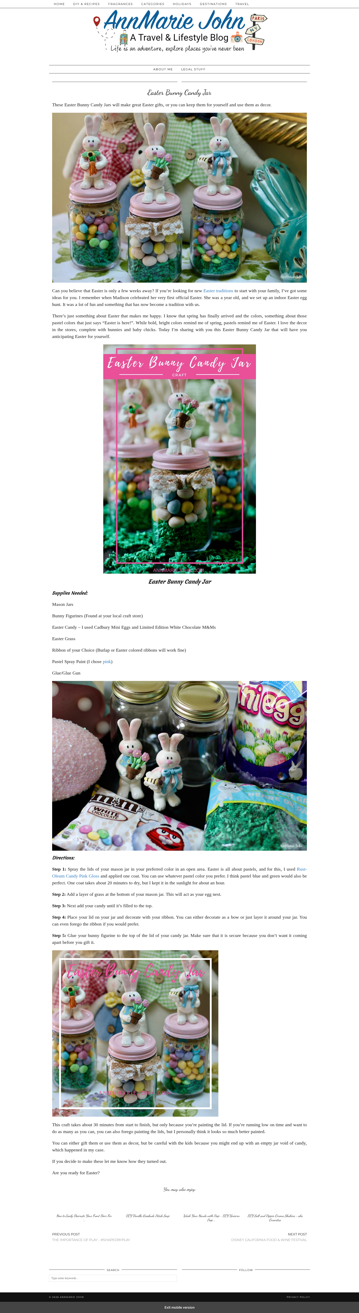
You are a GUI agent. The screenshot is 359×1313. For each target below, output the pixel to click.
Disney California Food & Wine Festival (269, 1237)
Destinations (213, 4)
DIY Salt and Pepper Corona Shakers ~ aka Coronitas (275, 1218)
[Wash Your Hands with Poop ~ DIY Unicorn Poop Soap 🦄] (211, 1204)
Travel (242, 4)
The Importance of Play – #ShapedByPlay (91, 1237)
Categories (153, 4)
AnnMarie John (72, 1297)
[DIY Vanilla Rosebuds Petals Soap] (147, 1204)
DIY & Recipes (86, 4)
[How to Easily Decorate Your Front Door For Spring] (83, 1204)
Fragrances (120, 4)
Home (59, 4)
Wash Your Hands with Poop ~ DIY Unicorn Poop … (211, 1218)
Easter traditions (218, 290)
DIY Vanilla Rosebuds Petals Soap (148, 1216)
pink (107, 661)
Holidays (182, 4)
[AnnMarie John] (179, 31)
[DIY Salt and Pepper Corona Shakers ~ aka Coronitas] (275, 1204)
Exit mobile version (180, 1307)
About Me (163, 69)
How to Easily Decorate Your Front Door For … (84, 1218)
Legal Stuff (193, 69)
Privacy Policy (298, 1297)
